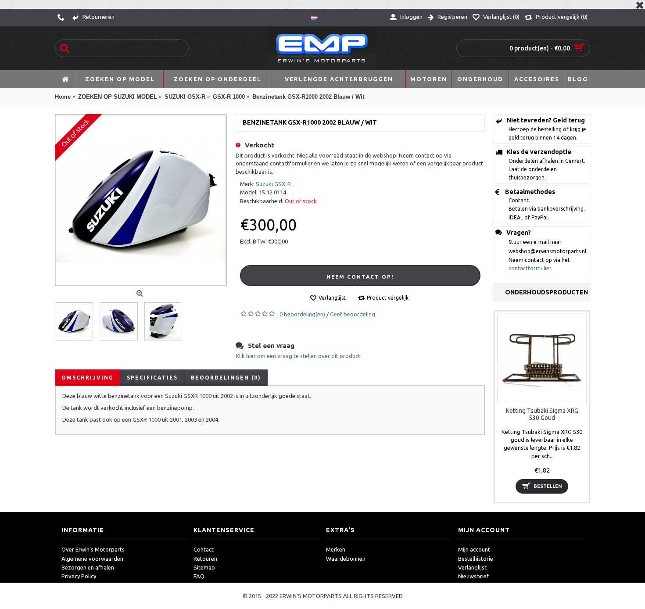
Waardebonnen (346, 558)
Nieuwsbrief (473, 576)
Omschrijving (87, 377)
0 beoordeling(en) (302, 314)
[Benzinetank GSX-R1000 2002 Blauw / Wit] (141, 200)
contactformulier (530, 268)
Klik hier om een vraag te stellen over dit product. (299, 356)
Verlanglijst (332, 298)
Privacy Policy (78, 576)
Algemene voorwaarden (92, 558)
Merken (335, 549)
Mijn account (474, 549)
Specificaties (152, 377)
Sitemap (204, 567)
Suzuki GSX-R (273, 184)
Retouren (205, 558)
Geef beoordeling (352, 314)
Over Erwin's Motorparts (93, 549)
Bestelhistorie (475, 558)
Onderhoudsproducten (546, 292)
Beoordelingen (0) (226, 377)
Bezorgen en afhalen (87, 567)
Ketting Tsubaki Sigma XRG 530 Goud (542, 414)
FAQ (199, 576)
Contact (204, 549)
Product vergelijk (387, 298)
